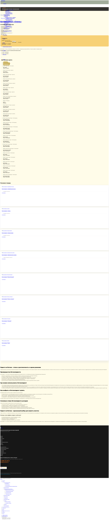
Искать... (1, 478)
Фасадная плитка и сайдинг (10, 17)
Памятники (2, 451)
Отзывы (4, 50)
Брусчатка (7, 483)
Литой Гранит (6, 64)
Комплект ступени (8, 26)
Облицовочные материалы (4, 448)
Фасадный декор (9, 20)
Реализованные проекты (7, 46)
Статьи (1, 439)
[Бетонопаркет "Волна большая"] (7, 274)
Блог (4, 59)
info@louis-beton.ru (4, 462)
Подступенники (7, 501)
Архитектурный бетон (7, 31)
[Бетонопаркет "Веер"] (5, 340)
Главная (4, 3)
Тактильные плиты (6, 499)
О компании (2, 438)
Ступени (1, 454)
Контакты (4, 54)
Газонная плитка (7, 14)
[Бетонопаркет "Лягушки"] (6, 318)
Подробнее (4, 279)
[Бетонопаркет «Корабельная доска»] (8, 186)
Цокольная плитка (8, 19)
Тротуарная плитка (10, 10)
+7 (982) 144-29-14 (5, 460)
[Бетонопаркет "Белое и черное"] (7, 296)
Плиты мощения (7, 28)
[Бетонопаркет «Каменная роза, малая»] (8, 252)
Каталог (4, 7)
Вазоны (5, 27)
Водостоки (6, 22)
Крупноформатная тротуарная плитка (11, 486)
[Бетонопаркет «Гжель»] (5, 208)
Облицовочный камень (10, 18)
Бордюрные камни (7, 21)
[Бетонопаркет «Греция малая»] (7, 230)
